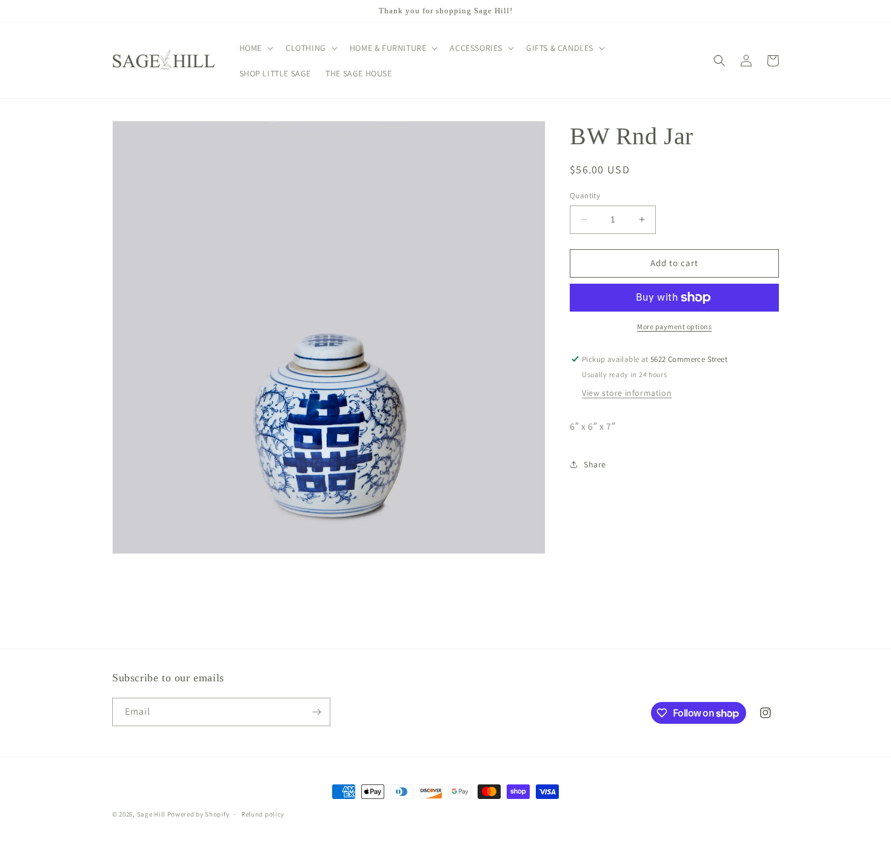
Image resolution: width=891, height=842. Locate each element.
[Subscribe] (316, 712)
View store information (627, 393)
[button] (255, 48)
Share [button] (595, 464)
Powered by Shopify (198, 814)
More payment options (674, 326)
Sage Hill (151, 814)
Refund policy (262, 814)
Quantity (585, 195)
